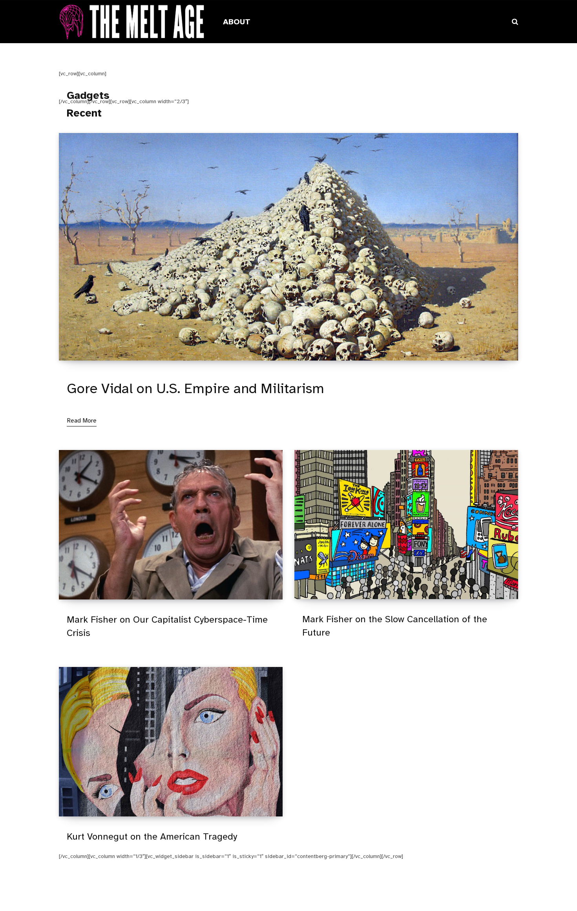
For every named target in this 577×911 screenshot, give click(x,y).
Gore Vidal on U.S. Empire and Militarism (195, 388)
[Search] (515, 22)
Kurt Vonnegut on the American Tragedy (152, 836)
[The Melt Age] (131, 22)
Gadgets (88, 95)
